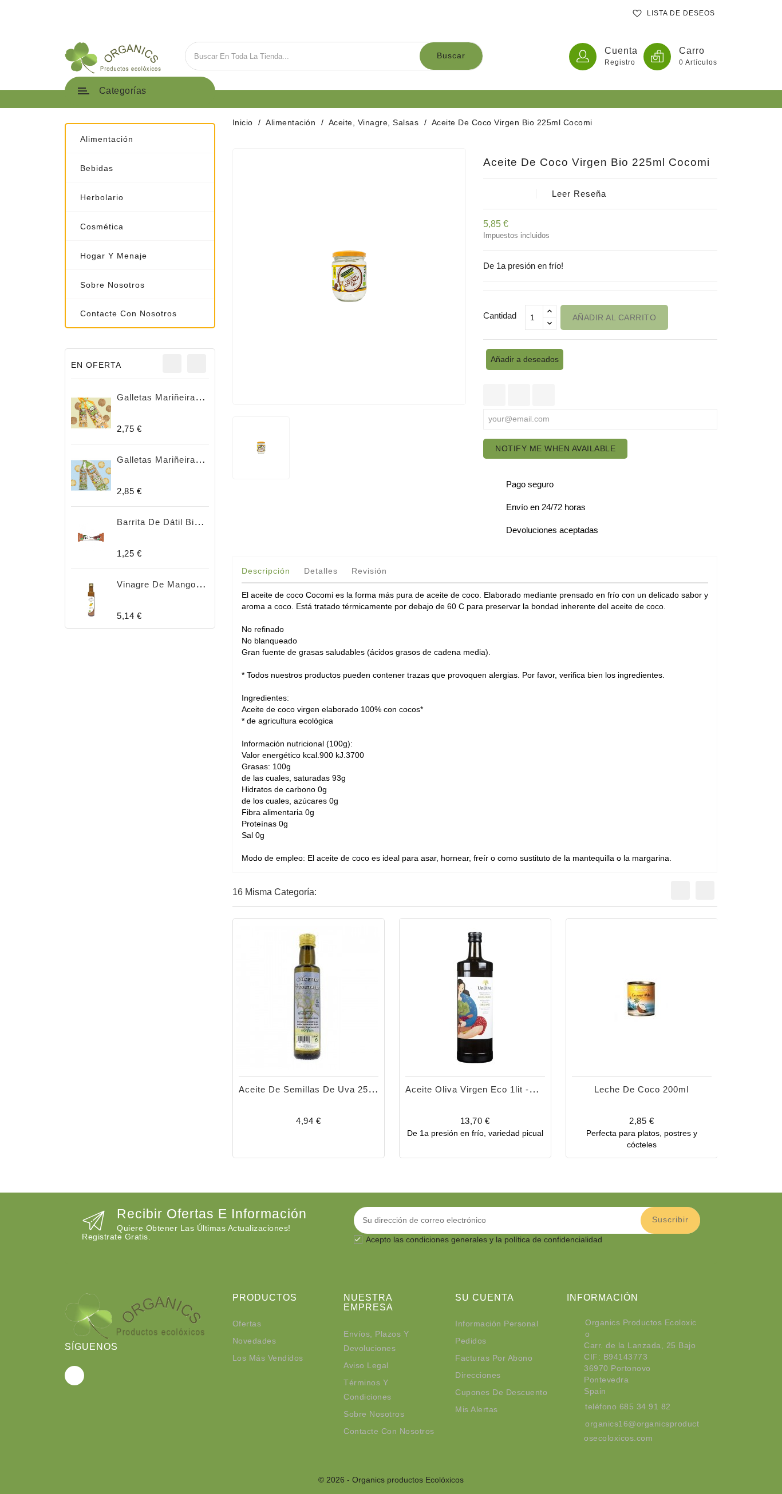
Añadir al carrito (614, 317)
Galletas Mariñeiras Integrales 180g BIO (203, 397)
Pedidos (471, 1340)
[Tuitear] (519, 395)
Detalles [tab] (321, 570)
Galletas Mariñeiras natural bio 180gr (197, 459)
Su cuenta (484, 1297)
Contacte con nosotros (389, 1431)
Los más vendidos (267, 1357)
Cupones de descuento (501, 1392)
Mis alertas (476, 1409)
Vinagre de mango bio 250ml (179, 584)
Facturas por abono (493, 1357)
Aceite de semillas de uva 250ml (311, 1089)
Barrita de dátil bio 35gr (169, 522)
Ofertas (247, 1323)
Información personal (496, 1323)
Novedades (254, 1340)
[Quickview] (321, 1029)
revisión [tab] (369, 570)
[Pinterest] (543, 395)
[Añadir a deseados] (296, 1029)
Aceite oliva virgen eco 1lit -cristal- (482, 1089)
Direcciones (478, 1375)
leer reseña (579, 193)
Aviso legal (366, 1365)
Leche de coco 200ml (641, 1089)
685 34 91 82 (645, 1406)
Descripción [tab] (266, 570)
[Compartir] (494, 395)
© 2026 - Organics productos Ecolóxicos (391, 1479)
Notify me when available (555, 448)
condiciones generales (446, 1239)
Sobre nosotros (373, 1413)
